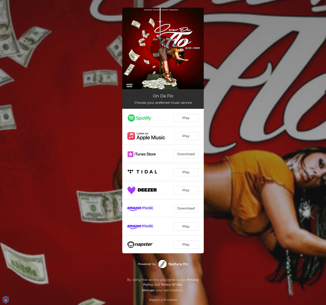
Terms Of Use (171, 284)
